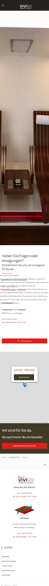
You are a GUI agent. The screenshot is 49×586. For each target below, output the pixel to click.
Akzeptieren (7, 309)
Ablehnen (22, 309)
